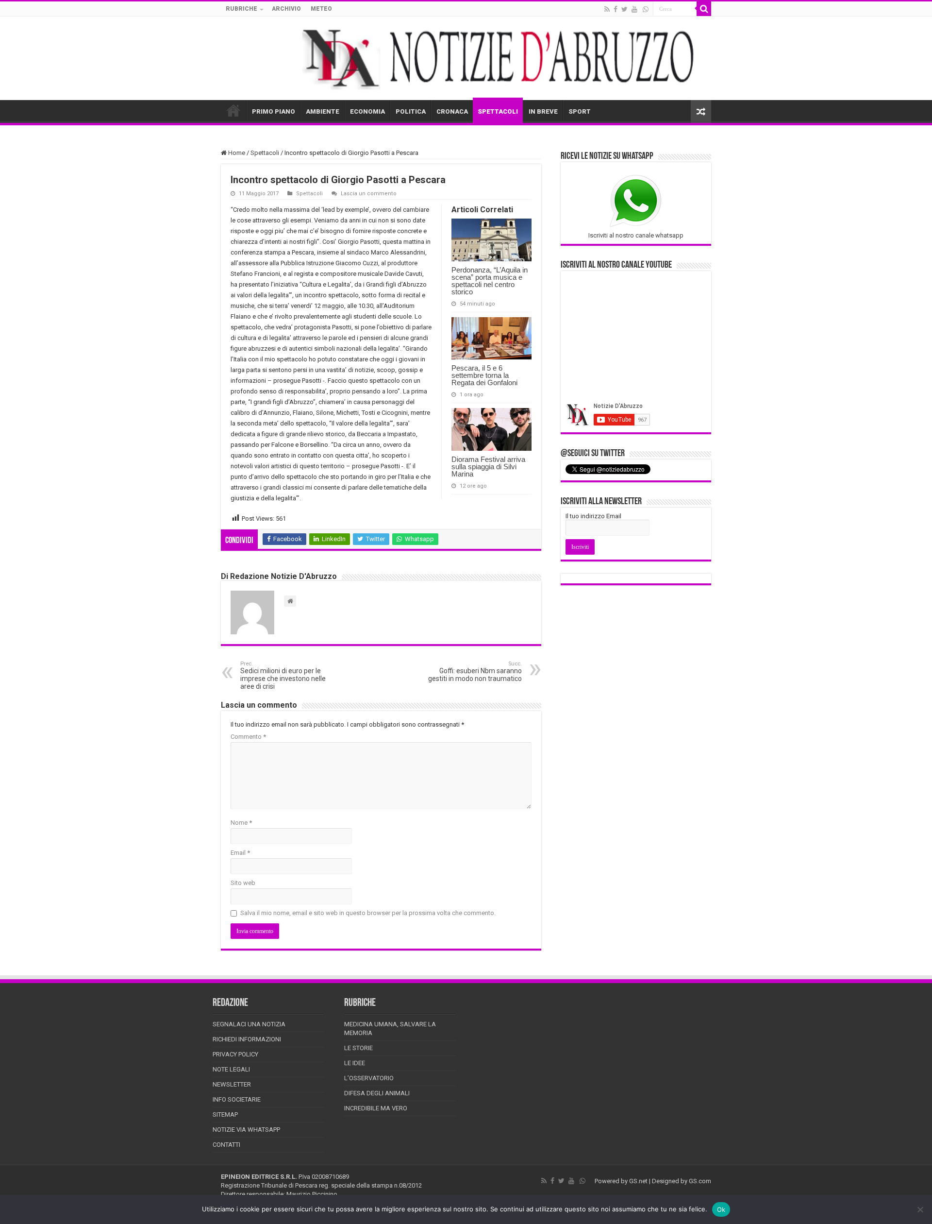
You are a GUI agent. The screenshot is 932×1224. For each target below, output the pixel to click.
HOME (233, 110)
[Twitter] (624, 9)
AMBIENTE (322, 111)
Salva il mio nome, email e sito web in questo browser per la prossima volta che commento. (368, 913)
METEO (321, 8)
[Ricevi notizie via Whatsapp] (645, 9)
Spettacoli (264, 152)
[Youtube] (634, 9)
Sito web (243, 882)
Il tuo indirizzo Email (593, 516)
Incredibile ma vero (375, 1108)
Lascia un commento (369, 193)
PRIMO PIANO (273, 111)
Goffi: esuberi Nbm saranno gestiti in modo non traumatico (475, 671)
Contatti (226, 1144)
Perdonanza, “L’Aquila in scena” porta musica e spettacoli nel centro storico (489, 281)
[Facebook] (615, 9)
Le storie (358, 1048)
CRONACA (452, 111)
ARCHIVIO (286, 8)
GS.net (638, 1181)
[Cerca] (704, 8)
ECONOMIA (367, 111)
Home (236, 152)
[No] (920, 1209)
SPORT (579, 111)
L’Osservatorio (369, 1078)
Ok (721, 1209)
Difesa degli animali (377, 1093)
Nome (241, 822)
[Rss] (607, 9)
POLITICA (411, 111)
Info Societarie (237, 1099)
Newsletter (232, 1084)
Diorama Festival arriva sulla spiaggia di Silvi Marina (488, 466)
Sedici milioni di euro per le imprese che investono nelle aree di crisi (283, 675)
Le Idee (354, 1063)
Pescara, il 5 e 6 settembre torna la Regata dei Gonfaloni (484, 375)
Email (240, 852)
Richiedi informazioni (247, 1039)
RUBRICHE (241, 8)
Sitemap (225, 1114)
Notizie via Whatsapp (246, 1129)
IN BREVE (543, 111)
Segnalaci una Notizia (249, 1024)
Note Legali (231, 1069)
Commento (248, 736)
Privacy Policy (235, 1054)
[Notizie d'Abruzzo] (466, 58)
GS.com (700, 1181)
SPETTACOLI (498, 111)
